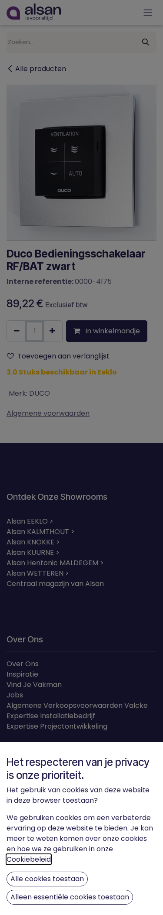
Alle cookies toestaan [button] (47, 879)
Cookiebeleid (29, 859)
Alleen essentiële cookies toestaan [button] (69, 897)
